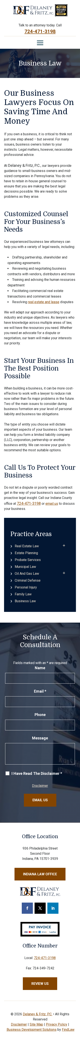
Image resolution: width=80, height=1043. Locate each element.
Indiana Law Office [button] (40, 874)
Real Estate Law (27, 546)
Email (40, 691)
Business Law (25, 601)
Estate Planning (26, 553)
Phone (40, 714)
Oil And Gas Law (27, 574)
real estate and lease (43, 302)
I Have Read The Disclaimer (37, 773)
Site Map (36, 1024)
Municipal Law (25, 567)
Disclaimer (40, 786)
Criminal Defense (28, 580)
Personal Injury (26, 587)
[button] (40, 43)
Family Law (23, 594)
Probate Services (28, 560)
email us (51, 504)
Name (40, 668)
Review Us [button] (40, 984)
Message (40, 738)
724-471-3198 (40, 31)
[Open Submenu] (64, 546)
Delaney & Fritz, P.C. (37, 1014)
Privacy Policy (56, 1024)
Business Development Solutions (32, 1030)
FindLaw (68, 1030)
